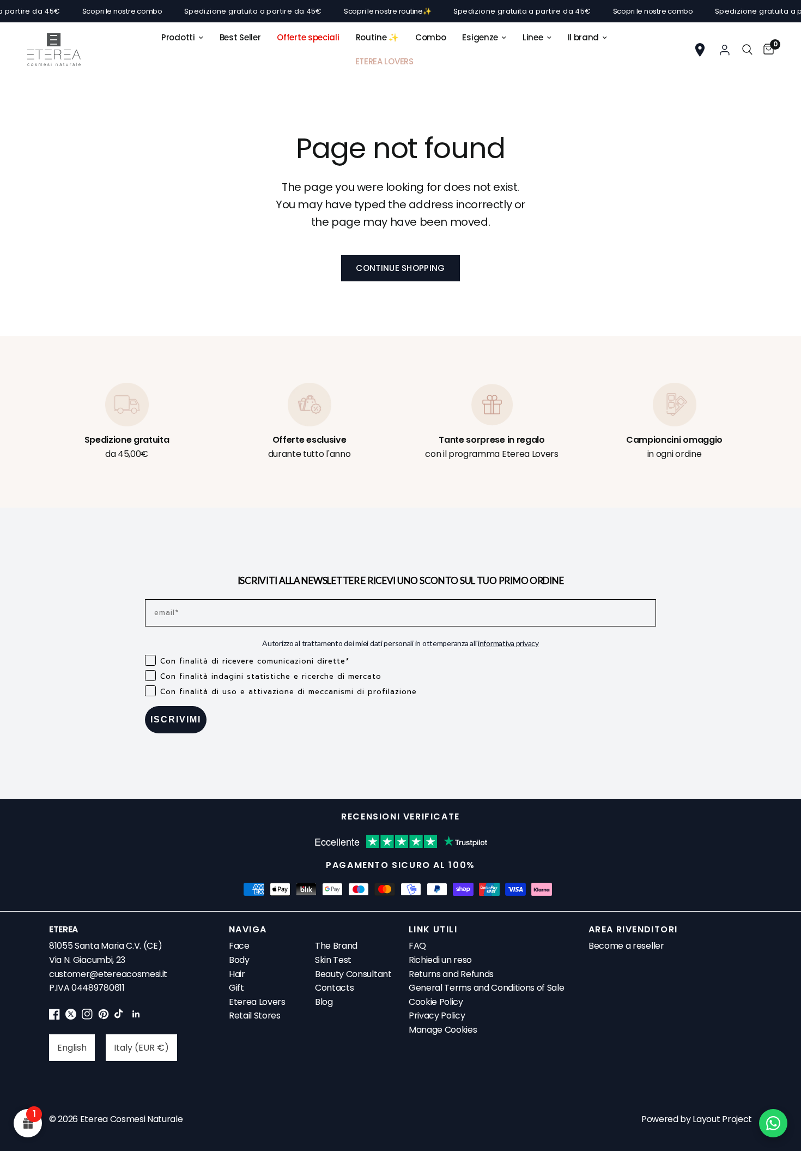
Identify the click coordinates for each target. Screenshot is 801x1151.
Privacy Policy (437, 1015)
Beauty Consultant (353, 974)
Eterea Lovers (257, 1002)
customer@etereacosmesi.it (108, 974)
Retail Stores (255, 1015)
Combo (430, 37)
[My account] (724, 49)
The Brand (336, 945)
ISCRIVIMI (175, 719)
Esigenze (480, 37)
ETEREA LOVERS (384, 61)
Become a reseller (626, 945)
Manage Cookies (443, 1029)
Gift (236, 987)
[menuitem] (182, 38)
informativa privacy (508, 643)
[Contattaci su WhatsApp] (773, 1123)
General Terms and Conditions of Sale (486, 987)
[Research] (747, 49)
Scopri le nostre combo (105, 11)
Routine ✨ (377, 37)
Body (239, 960)
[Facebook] (54, 1016)
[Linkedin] (136, 1016)
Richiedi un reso (440, 960)
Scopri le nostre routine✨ (371, 11)
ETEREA (63, 929)
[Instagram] (87, 1016)
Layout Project (722, 1119)
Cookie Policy (436, 1002)
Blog (324, 1002)
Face (239, 945)
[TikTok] (119, 1016)
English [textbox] (72, 1047)
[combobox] (72, 1047)
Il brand (583, 37)
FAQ (417, 945)
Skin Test (333, 960)
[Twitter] (70, 1016)
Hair (237, 974)
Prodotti (178, 37)
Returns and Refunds (451, 974)
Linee (533, 37)
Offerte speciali (308, 37)
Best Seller (240, 37)
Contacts (334, 987)
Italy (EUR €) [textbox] (141, 1047)
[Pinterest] (103, 1016)
